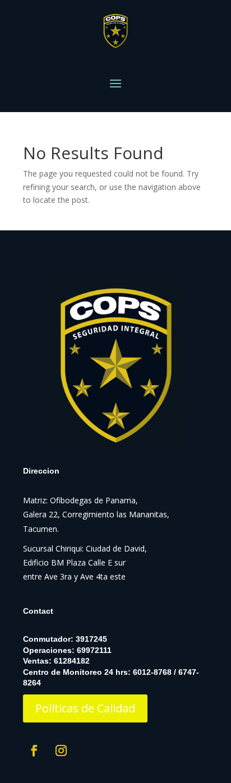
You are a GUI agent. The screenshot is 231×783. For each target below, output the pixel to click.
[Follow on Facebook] (34, 750)
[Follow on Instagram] (61, 750)
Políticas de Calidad (85, 708)
